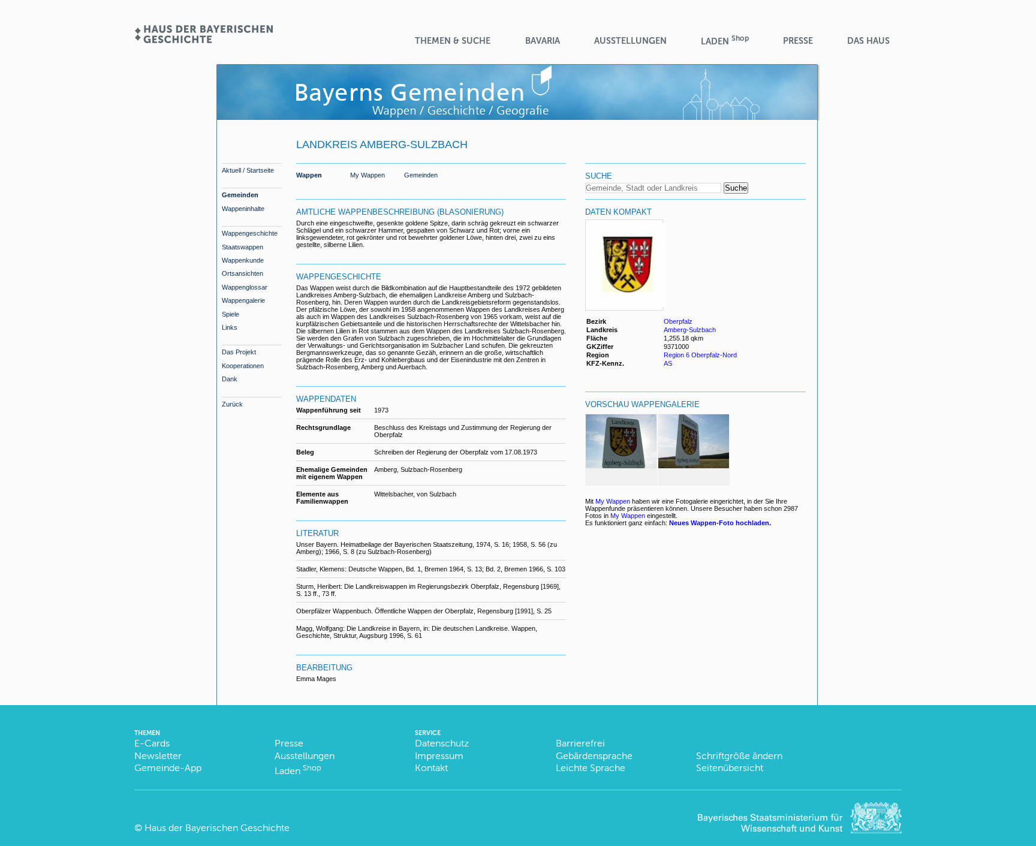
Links (229, 327)
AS (668, 363)
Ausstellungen (630, 40)
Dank (229, 379)
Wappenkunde (243, 260)
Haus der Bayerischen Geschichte (217, 828)
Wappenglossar (244, 287)
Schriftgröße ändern (739, 756)
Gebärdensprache (594, 756)
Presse (798, 40)
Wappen (309, 175)
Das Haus (868, 40)
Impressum (439, 756)
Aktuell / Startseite (248, 170)
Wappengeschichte (250, 233)
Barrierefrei (580, 743)
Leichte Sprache (590, 768)
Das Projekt (239, 352)
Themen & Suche (452, 40)
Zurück (232, 404)
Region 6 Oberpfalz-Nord (700, 355)
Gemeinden (240, 194)
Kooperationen (243, 365)
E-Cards (152, 743)
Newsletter (158, 756)
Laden (725, 40)
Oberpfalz (678, 321)
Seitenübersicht (729, 768)
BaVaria (542, 40)
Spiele (230, 314)
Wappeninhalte (243, 208)
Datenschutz (442, 743)
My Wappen (367, 175)
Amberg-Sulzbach (690, 329)
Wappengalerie (243, 300)
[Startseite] (203, 39)
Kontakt (431, 768)
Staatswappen (242, 247)
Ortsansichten (242, 273)
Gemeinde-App (167, 768)
